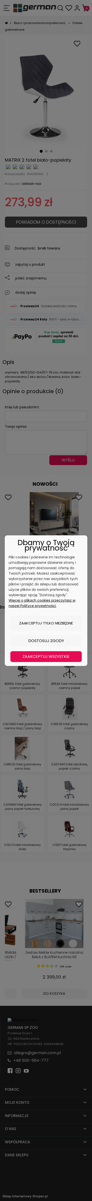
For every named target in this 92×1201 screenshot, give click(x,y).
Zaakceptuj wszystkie (46, 656)
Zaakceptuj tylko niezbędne (46, 623)
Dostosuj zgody (46, 641)
